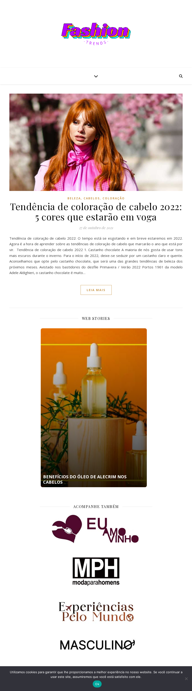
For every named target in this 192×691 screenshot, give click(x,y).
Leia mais (96, 290)
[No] (186, 678)
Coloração (114, 198)
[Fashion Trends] (96, 34)
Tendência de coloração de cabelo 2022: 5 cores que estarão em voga (96, 211)
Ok (97, 684)
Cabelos (92, 198)
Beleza (74, 198)
